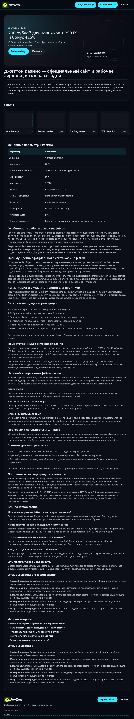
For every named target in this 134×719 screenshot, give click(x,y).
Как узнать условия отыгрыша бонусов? (32, 635)
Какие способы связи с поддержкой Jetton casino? (37, 627)
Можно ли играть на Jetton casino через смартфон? (38, 623)
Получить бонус (85, 4)
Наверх (7, 714)
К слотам (37, 51)
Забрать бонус (19, 51)
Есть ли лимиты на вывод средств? (29, 640)
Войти (124, 4)
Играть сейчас (108, 4)
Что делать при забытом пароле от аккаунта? (35, 631)
